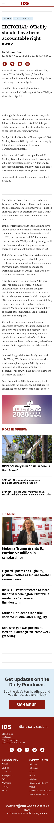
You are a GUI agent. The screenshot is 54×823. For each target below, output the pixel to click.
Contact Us (6, 772)
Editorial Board (15, 52)
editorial (27, 19)
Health (32, 776)
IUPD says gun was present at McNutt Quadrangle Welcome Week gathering (26, 632)
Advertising (6, 783)
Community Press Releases (40, 791)
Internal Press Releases (39, 795)
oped (17, 19)
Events (31, 772)
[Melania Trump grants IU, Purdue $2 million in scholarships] (27, 531)
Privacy (5, 787)
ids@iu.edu (6, 737)
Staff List (5, 768)
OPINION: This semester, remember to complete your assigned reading (22, 481)
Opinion (21, 429)
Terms (4, 791)
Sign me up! (27, 704)
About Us (5, 764)
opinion (7, 19)
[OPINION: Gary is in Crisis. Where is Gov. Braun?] (27, 449)
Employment (7, 776)
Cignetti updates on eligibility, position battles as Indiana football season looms (26, 575)
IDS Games (33, 768)
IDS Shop (33, 764)
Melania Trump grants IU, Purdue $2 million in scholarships (23, 553)
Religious (33, 779)
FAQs (4, 779)
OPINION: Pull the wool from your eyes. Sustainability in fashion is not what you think (26, 493)
